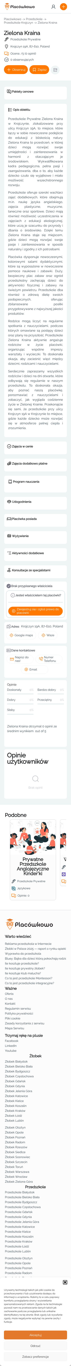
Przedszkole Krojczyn (18, 22)
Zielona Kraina (47, 22)
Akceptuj (35, 1335)
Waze (50, 635)
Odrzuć (35, 1346)
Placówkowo (12, 19)
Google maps (24, 635)
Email (33, 669)
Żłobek (36, 1056)
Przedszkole (34, 19)
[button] (65, 1282)
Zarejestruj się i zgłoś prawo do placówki (38, 611)
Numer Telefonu (50, 659)
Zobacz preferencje (35, 1357)
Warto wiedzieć (18, 936)
